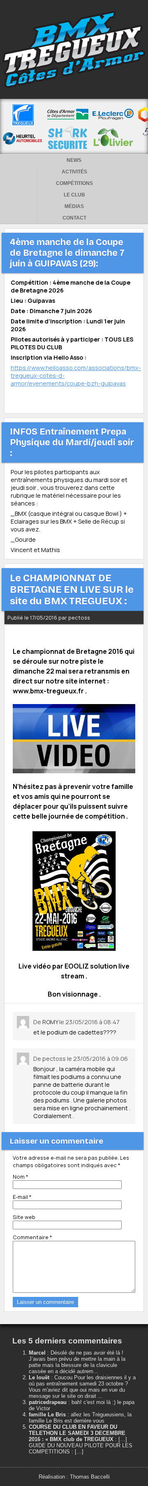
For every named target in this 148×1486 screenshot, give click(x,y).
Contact (74, 218)
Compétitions (74, 183)
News (74, 160)
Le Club (74, 195)
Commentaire (32, 1237)
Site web (24, 1217)
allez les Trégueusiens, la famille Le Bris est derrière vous (80, 1417)
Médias (74, 206)
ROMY (50, 1022)
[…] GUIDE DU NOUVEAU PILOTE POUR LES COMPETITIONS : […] (80, 1445)
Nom (20, 1176)
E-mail (22, 1197)
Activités (74, 172)
